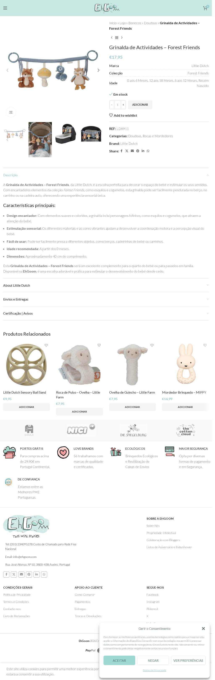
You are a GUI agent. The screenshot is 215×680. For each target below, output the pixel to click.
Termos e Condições (16, 602)
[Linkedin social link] (143, 151)
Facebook (153, 594)
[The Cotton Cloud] (186, 430)
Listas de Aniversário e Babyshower (169, 547)
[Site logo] (106, 7)
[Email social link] (132, 151)
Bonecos (134, 23)
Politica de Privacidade (17, 594)
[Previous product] (111, 37)
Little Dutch (129, 143)
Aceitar (119, 660)
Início (113, 23)
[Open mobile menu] (5, 8)
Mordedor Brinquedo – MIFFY (184, 392)
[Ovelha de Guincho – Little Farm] (132, 364)
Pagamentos (82, 602)
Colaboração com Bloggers (163, 540)
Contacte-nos (12, 609)
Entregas (80, 609)
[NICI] (81, 430)
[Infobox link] (27, 457)
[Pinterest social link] (137, 151)
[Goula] (29, 430)
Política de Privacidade (154, 670)
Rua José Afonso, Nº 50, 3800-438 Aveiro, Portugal (37, 564)
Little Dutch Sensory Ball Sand (24, 392)
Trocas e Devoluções (88, 616)
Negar (153, 660)
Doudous (150, 23)
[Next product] (121, 37)
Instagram (153, 602)
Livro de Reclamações (16, 616)
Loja (122, 23)
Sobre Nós (153, 525)
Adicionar (140, 104)
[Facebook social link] (121, 151)
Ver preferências (188, 660)
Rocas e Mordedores (158, 136)
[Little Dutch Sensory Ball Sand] (26, 364)
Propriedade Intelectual (161, 533)
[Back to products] (116, 37)
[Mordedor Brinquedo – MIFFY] (185, 364)
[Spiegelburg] (134, 430)
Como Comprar (85, 594)
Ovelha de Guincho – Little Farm (132, 392)
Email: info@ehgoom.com (21, 557)
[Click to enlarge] (11, 112)
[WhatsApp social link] (148, 151)
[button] (203, 628)
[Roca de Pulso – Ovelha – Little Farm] (79, 364)
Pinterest (152, 609)
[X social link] (127, 151)
